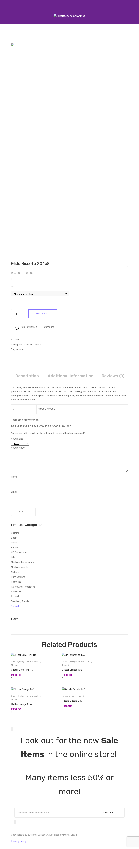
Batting (15, 532)
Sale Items (17, 591)
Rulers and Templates (23, 586)
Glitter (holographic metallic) (25, 662)
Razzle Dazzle (69, 696)
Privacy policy (18, 841)
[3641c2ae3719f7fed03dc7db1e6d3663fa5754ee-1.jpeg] (69, 147)
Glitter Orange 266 (21, 704)
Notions (15, 572)
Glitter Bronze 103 (72, 669)
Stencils (15, 596)
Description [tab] (27, 376)
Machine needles (20, 567)
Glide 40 (28, 344)
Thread (37, 344)
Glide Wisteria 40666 (125, 265)
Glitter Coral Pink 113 (22, 669)
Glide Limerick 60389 (119, 265)
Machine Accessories (22, 562)
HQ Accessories (19, 552)
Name (14, 476)
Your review (18, 447)
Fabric (14, 547)
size (13, 286)
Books (14, 537)
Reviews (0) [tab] (113, 376)
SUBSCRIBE (108, 813)
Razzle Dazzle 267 (72, 700)
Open (6, 11)
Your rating (18, 438)
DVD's (14, 542)
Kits (13, 557)
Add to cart (43, 314)
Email (14, 491)
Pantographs (18, 577)
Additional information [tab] (70, 376)
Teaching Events (20, 601)
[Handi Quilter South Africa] (69, 16)
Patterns (16, 581)
